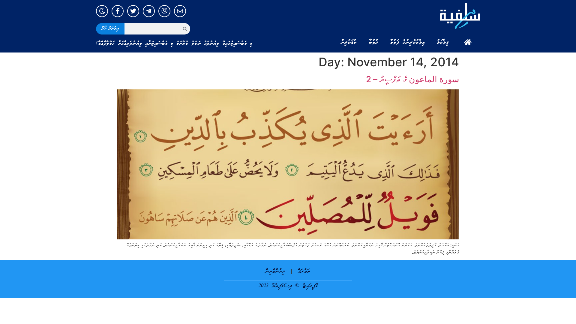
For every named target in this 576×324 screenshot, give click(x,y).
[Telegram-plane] (149, 11)
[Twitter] (133, 11)
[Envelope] (180, 11)
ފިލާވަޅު (443, 42)
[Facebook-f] (118, 11)
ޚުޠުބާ (373, 42)
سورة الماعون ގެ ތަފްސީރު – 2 (412, 79)
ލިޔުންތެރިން (275, 271)
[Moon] (102, 11)
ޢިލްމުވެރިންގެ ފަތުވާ (407, 42)
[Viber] (164, 11)
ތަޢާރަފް (304, 271)
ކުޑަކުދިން (348, 42)
